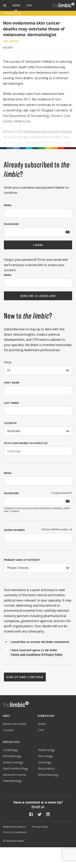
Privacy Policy (40, 826)
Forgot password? (61, 493)
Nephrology (46, 750)
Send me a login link (38, 296)
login (38, 245)
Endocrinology (13, 762)
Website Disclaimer (14, 826)
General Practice (14, 775)
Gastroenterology (15, 768)
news (16, 5)
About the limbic (14, 724)
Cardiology (10, 750)
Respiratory (46, 768)
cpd (29, 5)
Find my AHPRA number (55, 529)
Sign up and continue (25, 677)
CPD (41, 730)
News (42, 724)
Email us (38, 806)
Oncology (44, 762)
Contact (8, 730)
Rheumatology (48, 775)
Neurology (45, 756)
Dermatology (12, 756)
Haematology (12, 781)
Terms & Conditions (15, 832)
